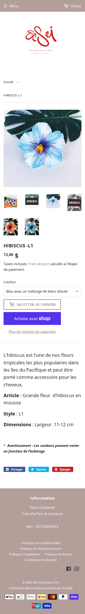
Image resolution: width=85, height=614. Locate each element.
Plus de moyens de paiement (32, 331)
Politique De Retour (58, 554)
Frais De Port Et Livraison (42, 513)
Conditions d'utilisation (41, 560)
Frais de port (39, 263)
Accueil (8, 82)
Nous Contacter (42, 507)
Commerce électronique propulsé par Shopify (41, 588)
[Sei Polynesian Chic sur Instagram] (76, 569)
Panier (75, 6)
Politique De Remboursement (41, 548)
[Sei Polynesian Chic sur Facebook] (68, 569)
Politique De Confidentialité (40, 543)
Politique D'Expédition (24, 554)
